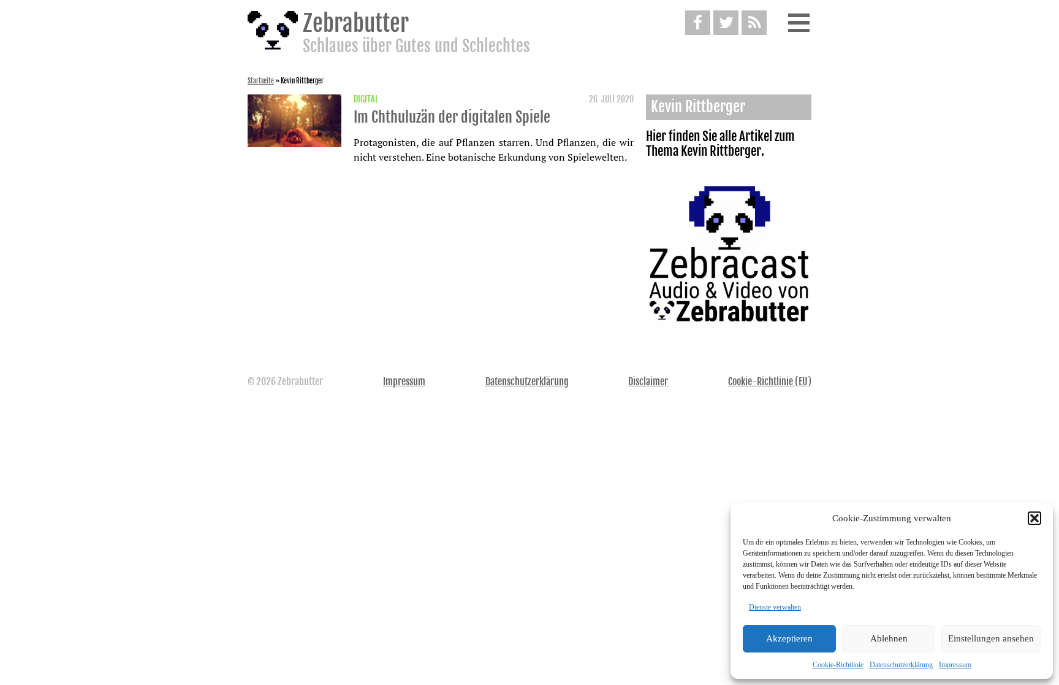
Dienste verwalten (775, 607)
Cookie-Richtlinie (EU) (769, 381)
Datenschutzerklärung (901, 664)
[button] (1034, 518)
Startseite (261, 81)
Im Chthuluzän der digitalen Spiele (452, 117)
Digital (366, 99)
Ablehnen (889, 638)
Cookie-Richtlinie (838, 664)
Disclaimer (648, 381)
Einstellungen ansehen (991, 638)
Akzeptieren (789, 638)
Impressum (955, 664)
